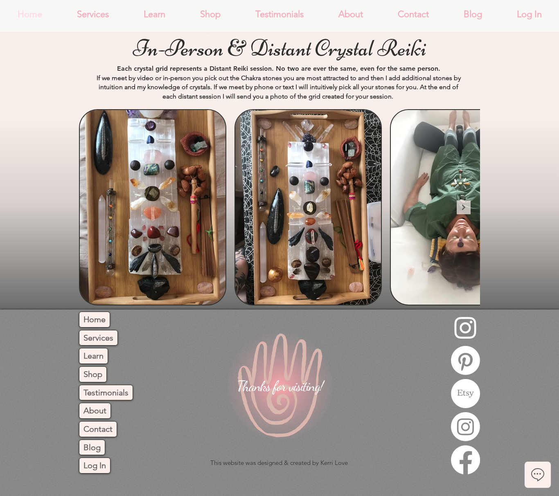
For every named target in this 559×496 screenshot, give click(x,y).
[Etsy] (465, 393)
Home (94, 319)
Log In (94, 465)
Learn (93, 356)
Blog (92, 447)
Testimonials (105, 392)
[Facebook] (465, 459)
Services (98, 338)
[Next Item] (464, 207)
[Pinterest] (465, 360)
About (94, 410)
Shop (92, 374)
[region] (279, 390)
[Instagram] (465, 327)
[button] (92, 14)
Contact (98, 429)
